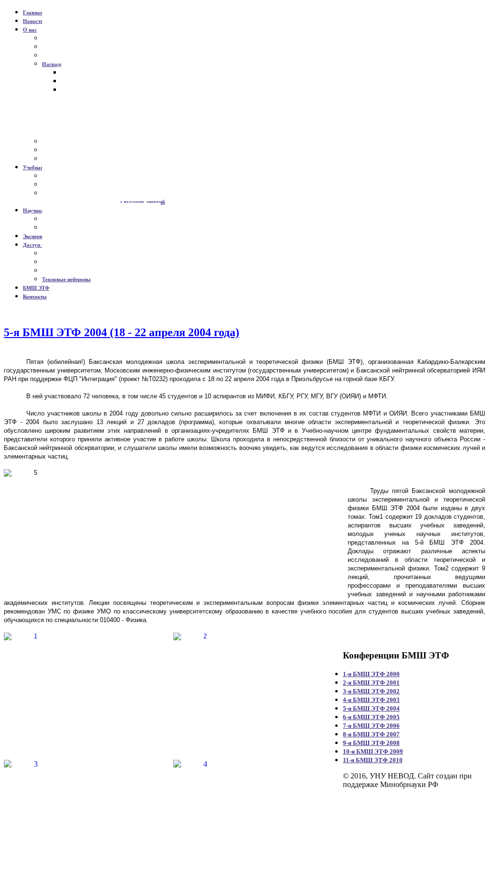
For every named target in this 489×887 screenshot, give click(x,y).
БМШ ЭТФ (36, 288)
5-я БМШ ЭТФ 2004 (371, 708)
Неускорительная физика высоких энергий (113, 202)
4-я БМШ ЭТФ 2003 (371, 699)
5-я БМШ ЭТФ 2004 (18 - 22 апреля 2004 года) (121, 332)
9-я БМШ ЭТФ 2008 (371, 742)
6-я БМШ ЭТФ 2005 (371, 717)
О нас (30, 30)
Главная (33, 12)
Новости (33, 21)
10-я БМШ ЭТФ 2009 (373, 751)
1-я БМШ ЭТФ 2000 (371, 674)
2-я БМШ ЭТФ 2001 (371, 682)
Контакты (35, 296)
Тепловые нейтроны (66, 279)
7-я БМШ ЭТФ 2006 (371, 725)
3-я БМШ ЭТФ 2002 (371, 691)
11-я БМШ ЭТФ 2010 (373, 760)
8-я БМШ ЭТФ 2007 (371, 734)
